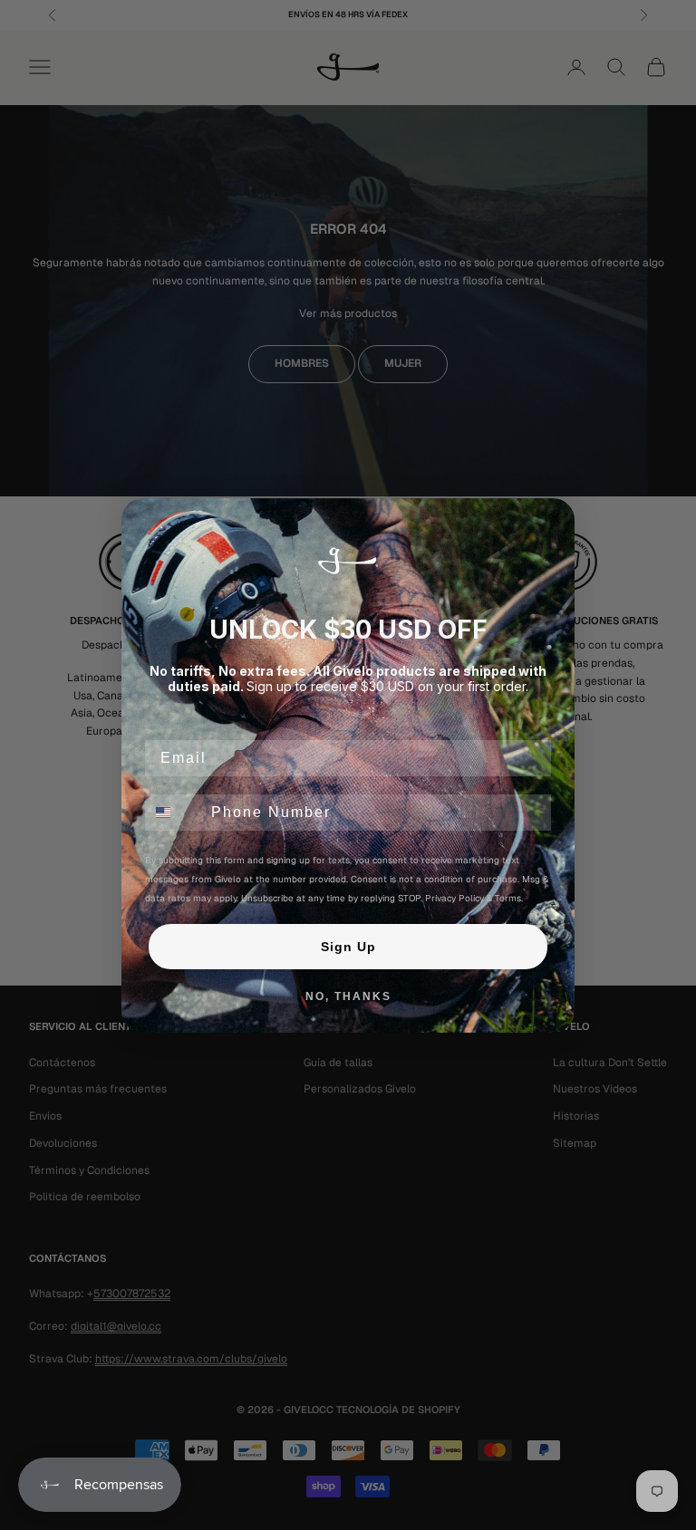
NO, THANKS (348, 996)
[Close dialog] (555, 518)
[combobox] (174, 812)
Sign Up (348, 946)
